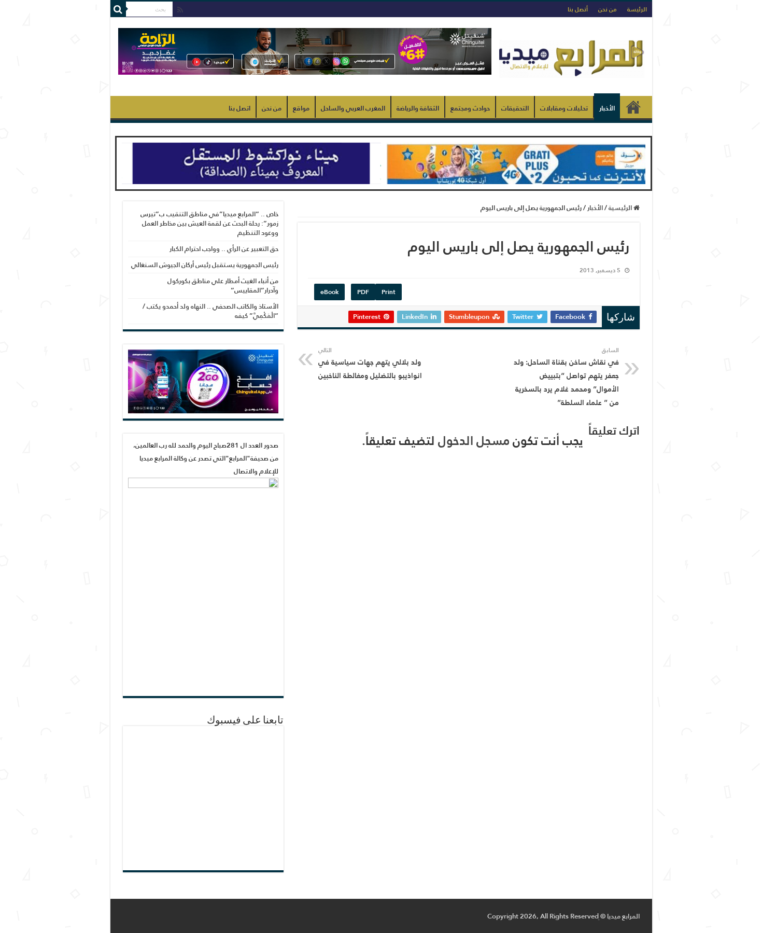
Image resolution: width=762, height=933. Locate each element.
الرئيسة (637, 9)
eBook (329, 292)
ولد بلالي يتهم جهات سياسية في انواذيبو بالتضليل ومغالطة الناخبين (370, 363)
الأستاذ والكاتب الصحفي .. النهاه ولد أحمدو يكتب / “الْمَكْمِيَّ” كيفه (210, 311)
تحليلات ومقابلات (564, 108)
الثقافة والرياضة (418, 108)
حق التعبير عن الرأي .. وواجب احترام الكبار (224, 248)
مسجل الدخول (474, 440)
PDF (363, 292)
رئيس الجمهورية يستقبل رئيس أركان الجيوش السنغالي (204, 264)
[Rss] (180, 10)
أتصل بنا (578, 9)
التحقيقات (515, 108)
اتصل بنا (239, 108)
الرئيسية (633, 107)
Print (389, 292)
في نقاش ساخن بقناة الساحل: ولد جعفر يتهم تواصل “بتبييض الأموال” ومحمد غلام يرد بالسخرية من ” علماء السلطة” (566, 377)
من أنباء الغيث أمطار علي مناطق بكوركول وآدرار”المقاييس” (222, 285)
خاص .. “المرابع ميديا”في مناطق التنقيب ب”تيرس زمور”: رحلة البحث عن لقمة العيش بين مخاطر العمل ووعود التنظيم (209, 223)
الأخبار (607, 108)
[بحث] (118, 9)
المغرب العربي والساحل (353, 108)
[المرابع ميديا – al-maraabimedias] (571, 56)
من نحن (607, 9)
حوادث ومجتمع (470, 108)
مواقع (301, 108)
